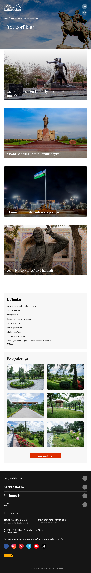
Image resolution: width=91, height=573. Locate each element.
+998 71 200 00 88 (15, 520)
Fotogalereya (17, 359)
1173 (60, 538)
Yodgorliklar (33, 18)
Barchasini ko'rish (45, 456)
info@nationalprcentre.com (51, 519)
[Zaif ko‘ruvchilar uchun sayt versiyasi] (84, 12)
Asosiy (6, 18)
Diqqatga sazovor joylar (19, 18)
